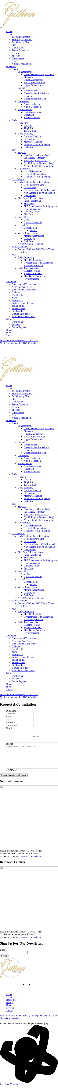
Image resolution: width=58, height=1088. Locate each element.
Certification (17, 47)
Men (14, 254)
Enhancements (25, 72)
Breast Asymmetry (32, 112)
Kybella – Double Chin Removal (39, 190)
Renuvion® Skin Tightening (37, 144)
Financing (16, 324)
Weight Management (27, 233)
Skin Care (28, 214)
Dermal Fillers (24, 225)
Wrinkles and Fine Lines (23, 316)
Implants (22, 88)
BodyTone (29, 147)
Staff (14, 45)
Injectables (23, 217)
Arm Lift (28, 125)
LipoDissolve (30, 187)
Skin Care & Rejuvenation (30, 198)
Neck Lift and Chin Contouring (38, 166)
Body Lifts (23, 123)
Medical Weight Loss (34, 236)
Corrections (23, 101)
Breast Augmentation (34, 80)
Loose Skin (17, 300)
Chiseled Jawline (32, 270)
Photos (9, 330)
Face (14, 149)
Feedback (42, 1015)
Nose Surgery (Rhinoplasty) (37, 155)
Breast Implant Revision (35, 98)
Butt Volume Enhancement (24, 289)
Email (8, 716)
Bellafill (33, 230)
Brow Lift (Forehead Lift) (36, 160)
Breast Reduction (32, 117)
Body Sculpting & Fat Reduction (33, 182)
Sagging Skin (18, 305)
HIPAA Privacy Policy (10, 1015)
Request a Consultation (30, 856)
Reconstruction (25, 109)
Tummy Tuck (30, 131)
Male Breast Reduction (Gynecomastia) (34, 277)
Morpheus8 (29, 203)
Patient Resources (20, 50)
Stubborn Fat (18, 311)
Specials (16, 55)
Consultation (18, 58)
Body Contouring (26, 257)
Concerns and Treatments (24, 284)
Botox (27, 219)
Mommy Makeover (33, 141)
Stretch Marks (18, 308)
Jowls (14, 297)
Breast (15, 69)
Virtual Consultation (21, 63)
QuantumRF (30, 195)
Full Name (11, 710)
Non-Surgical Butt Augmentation (39, 193)
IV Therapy (29, 238)
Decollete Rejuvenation (35, 174)
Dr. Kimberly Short (21, 42)
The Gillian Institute (21, 37)
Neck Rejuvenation (33, 171)
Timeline (10, 728)
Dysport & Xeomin (33, 222)
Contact (9, 335)
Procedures (11, 66)
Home (9, 31)
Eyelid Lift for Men (33, 273)
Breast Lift (29, 115)
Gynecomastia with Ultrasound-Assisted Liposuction (39, 264)
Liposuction (29, 139)
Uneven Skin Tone (21, 314)
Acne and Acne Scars (22, 287)
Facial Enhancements (28, 268)
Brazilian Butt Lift (32, 136)
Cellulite (16, 292)
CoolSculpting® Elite (34, 184)
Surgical (22, 152)
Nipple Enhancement (34, 85)
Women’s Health (20, 246)
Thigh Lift (28, 128)
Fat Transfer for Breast (34, 82)
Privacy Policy (30, 1015)
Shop (8, 332)
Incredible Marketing (10, 1084)
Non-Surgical (24, 168)
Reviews (16, 53)
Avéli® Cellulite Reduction (30, 244)
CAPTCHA (11, 769)
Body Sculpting (25, 133)
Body (14, 120)
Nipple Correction (32, 106)
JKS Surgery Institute (22, 39)
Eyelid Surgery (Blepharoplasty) (39, 163)
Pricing (9, 319)
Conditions (11, 281)
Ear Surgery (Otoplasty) (35, 158)
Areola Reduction (32, 104)
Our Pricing (17, 322)
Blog (14, 61)
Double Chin (18, 295)
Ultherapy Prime (31, 211)
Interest (9, 743)
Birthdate (10, 722)
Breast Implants (31, 90)
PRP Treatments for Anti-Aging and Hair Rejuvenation (40, 207)
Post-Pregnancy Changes (23, 303)
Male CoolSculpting (33, 260)
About (9, 34)
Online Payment (19, 327)
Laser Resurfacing (32, 201)
